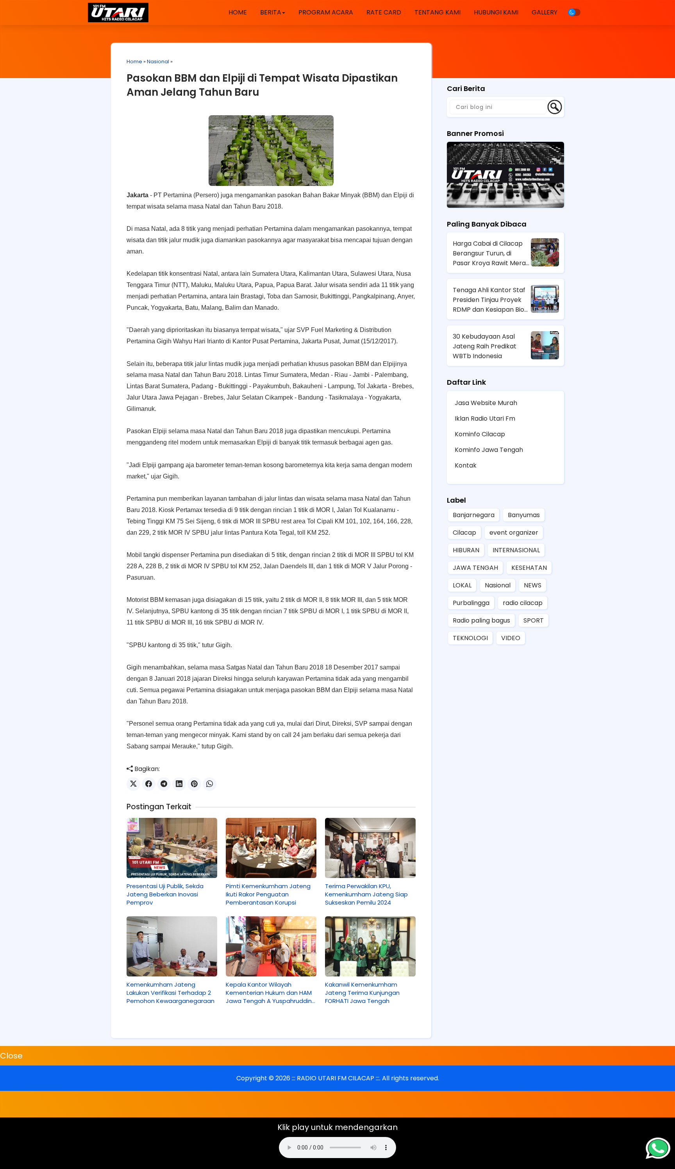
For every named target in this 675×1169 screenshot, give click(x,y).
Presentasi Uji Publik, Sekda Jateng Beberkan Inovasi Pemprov (165, 894)
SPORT (533, 620)
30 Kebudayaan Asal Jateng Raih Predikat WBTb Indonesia (484, 346)
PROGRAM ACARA (325, 12)
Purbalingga (471, 602)
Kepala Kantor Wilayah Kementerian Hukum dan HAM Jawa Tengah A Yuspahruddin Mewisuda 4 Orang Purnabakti (269, 992)
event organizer (513, 532)
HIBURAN (466, 550)
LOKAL (462, 585)
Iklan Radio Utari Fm (485, 418)
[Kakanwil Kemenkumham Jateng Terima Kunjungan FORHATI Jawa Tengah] (370, 946)
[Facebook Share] (148, 784)
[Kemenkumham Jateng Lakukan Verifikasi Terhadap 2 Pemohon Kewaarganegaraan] (172, 946)
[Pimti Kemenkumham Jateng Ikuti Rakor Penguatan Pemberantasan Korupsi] (271, 848)
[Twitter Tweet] (133, 784)
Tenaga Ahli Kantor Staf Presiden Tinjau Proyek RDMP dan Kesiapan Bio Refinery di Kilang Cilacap (491, 300)
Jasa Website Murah (486, 402)
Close (11, 1055)
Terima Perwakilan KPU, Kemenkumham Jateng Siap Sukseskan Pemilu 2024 (366, 894)
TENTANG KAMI (437, 12)
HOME (238, 12)
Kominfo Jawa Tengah (489, 449)
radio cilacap (523, 602)
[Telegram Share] (164, 784)
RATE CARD (383, 12)
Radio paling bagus (481, 620)
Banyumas (524, 514)
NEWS (532, 585)
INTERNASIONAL (516, 550)
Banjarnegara (474, 514)
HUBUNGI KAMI (496, 12)
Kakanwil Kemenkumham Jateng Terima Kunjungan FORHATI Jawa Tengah (362, 992)
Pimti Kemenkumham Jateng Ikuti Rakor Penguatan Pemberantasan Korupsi (268, 894)
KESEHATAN (529, 567)
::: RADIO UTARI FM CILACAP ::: (335, 1078)
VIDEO (510, 638)
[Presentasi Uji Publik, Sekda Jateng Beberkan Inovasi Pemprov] (172, 848)
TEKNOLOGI (470, 638)
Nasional (158, 61)
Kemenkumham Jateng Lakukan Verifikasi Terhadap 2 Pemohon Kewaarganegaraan (170, 992)
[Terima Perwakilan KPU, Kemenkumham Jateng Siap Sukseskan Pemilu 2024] (370, 848)
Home (134, 61)
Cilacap (464, 532)
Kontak (466, 465)
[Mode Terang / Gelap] (574, 12)
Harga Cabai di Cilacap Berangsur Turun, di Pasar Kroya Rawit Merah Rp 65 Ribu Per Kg (491, 253)
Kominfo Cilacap (480, 434)
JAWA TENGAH (475, 567)
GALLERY (544, 12)
